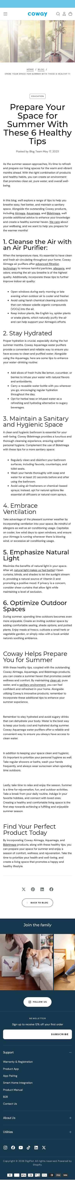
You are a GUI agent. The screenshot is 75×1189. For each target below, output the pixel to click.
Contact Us (10, 1103)
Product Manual (13, 1090)
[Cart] (70, 14)
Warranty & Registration (18, 1061)
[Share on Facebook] (51, 889)
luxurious (60, 436)
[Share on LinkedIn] (42, 889)
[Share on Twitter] (23, 889)
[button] (5, 14)
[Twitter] (44, 1147)
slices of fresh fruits (29, 372)
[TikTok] (28, 1147)
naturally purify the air (53, 317)
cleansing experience (28, 441)
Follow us (40, 1002)
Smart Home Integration (17, 1082)
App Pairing (10, 1075)
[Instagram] (5, 1147)
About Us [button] (9, 1118)
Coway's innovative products (31, 693)
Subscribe (60, 1034)
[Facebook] (13, 1147)
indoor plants (26, 313)
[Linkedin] (36, 1147)
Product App (11, 1069)
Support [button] (8, 1052)
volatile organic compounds (49, 304)
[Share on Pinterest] (33, 889)
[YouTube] (20, 1147)
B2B (5, 1096)
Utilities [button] (8, 1132)
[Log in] (64, 14)
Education (37, 96)
